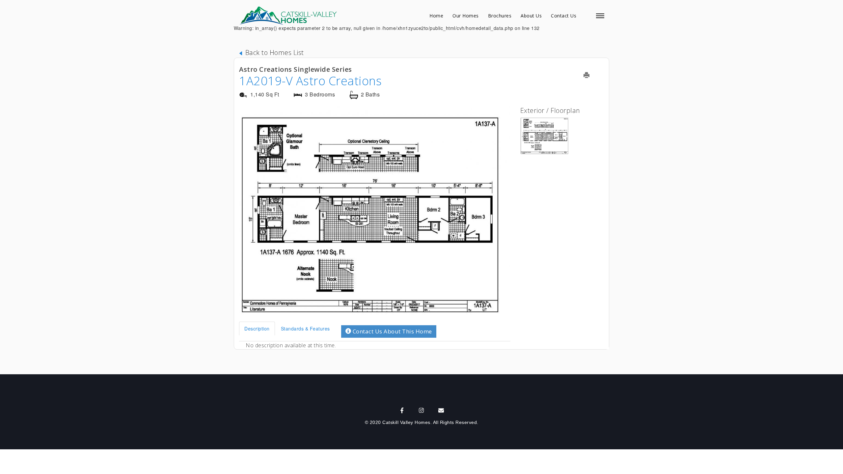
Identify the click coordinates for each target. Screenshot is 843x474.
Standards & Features (305, 328)
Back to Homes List (273, 52)
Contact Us (563, 16)
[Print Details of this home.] (591, 75)
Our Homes (465, 16)
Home (436, 16)
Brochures (500, 16)
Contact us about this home (391, 331)
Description (257, 328)
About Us (531, 16)
